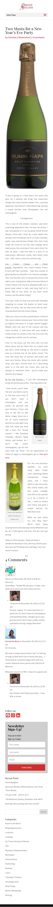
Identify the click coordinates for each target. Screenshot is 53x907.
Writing (8, 895)
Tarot (7, 872)
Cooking (9, 837)
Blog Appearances (13, 828)
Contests (9, 832)
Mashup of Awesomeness (16, 850)
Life (7, 846)
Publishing (10, 863)
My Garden (9, 855)
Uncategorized (11, 881)
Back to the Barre (13, 823)
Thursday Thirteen (13, 877)
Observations (24, 37)
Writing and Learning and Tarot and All (22, 803)
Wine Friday (10, 886)
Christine (12, 37)
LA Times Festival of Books (17, 841)
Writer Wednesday (13, 890)
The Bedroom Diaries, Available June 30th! (23, 799)
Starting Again (11, 782)
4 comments (39, 37)
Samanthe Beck (12, 641)
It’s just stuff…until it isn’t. (17, 794)
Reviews (8, 868)
